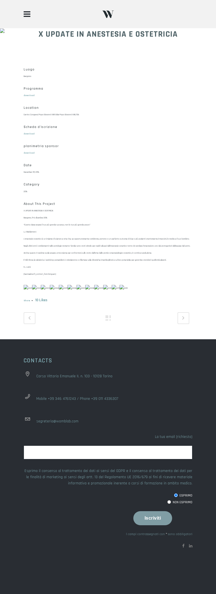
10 (41, 300)
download (29, 95)
